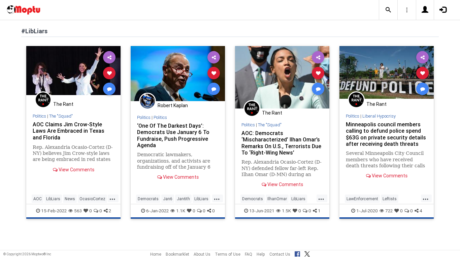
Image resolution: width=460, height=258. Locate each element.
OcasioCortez (92, 198)
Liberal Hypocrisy (379, 116)
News (70, 198)
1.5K (286, 211)
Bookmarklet (177, 254)
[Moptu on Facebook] (297, 253)
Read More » (73, 72)
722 (389, 211)
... (112, 198)
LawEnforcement (362, 198)
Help (261, 254)
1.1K (180, 211)
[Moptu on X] (307, 253)
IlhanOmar (277, 198)
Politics (39, 116)
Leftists (390, 198)
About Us (202, 254)
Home (155, 254)
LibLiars (53, 198)
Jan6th (183, 198)
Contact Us (279, 254)
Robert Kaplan (173, 105)
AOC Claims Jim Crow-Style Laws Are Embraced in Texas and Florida (68, 130)
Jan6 (167, 198)
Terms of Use (227, 254)
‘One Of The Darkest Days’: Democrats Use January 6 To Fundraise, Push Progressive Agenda (173, 135)
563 (78, 211)
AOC (37, 198)
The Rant (63, 104)
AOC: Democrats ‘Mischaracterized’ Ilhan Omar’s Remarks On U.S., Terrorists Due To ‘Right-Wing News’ (281, 143)
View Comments (76, 170)
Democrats (148, 198)
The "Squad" (61, 116)
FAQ (248, 254)
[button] (388, 10)
